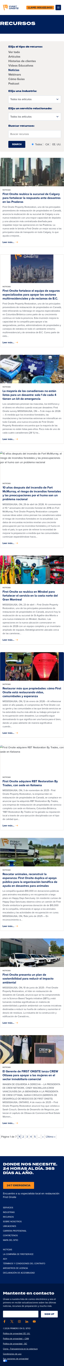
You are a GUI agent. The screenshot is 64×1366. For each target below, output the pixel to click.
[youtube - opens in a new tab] (34, 1321)
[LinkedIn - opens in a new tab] (26, 1321)
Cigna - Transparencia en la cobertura (20, 1348)
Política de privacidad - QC (15, 1343)
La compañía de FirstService (18, 1254)
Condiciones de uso (12, 1354)
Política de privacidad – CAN (16, 1338)
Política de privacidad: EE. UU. (16, 1333)
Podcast (13, 83)
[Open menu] (58, 7)
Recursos (8, 1217)
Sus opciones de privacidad (15, 1359)
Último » (50, 1137)
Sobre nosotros (12, 1221)
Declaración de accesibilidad (19, 1272)
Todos (38, 144)
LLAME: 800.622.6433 (40, 7)
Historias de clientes (22, 61)
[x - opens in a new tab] (11, 1321)
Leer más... (8, 242)
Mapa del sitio (10, 1240)
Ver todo (14, 52)
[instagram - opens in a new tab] (19, 1321)
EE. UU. (56, 144)
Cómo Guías (16, 78)
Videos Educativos (20, 65)
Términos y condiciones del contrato (24, 1263)
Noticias (13, 70)
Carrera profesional (14, 1230)
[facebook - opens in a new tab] (4, 1321)
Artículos (14, 56)
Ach (5, 1258)
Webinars (14, 74)
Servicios (8, 1207)
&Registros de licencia (15, 1268)
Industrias (9, 1212)
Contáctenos (10, 1235)
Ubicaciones (9, 1226)
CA (47, 144)
